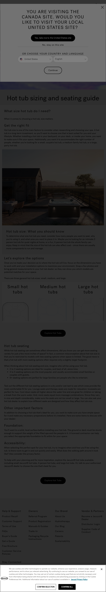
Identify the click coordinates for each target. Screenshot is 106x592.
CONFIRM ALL (67, 587)
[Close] (102, 569)
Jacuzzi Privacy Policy (79, 579)
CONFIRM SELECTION (46, 587)
